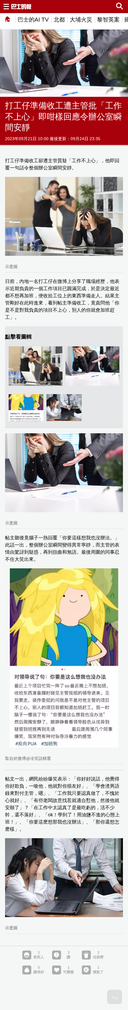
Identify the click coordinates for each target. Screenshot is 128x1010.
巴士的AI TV (33, 19)
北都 (59, 19)
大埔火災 (81, 19)
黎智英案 (108, 19)
